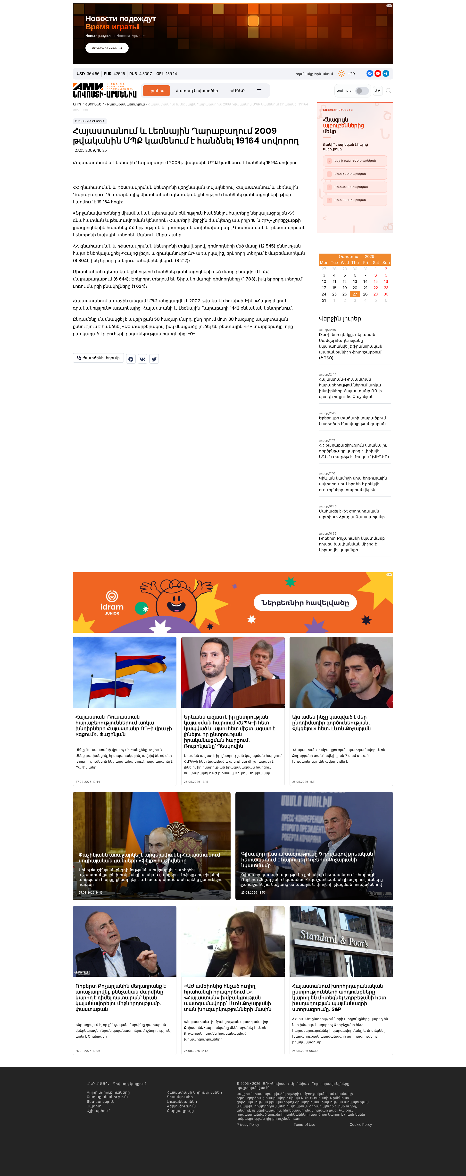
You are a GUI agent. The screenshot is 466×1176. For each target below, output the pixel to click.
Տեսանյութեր (180, 1097)
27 (355, 294)
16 (386, 281)
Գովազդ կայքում (129, 1083)
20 (355, 287)
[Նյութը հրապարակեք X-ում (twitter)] (154, 359)
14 (365, 281)
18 (334, 287)
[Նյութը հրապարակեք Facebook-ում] (130, 359)
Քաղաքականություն (90, 121)
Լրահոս (156, 90)
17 (324, 287)
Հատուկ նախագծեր (197, 90)
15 (376, 281)
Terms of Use (304, 1124)
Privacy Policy (248, 1124)
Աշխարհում (98, 1110)
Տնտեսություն (101, 1101)
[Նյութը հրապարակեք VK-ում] (142, 359)
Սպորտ (94, 1106)
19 (345, 287)
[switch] (362, 91)
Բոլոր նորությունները (108, 1092)
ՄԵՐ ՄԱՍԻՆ (98, 1083)
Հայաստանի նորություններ (194, 1092)
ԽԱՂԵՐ (237, 90)
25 (334, 294)
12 (345, 281)
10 (324, 281)
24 (324, 294)
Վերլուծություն (181, 1106)
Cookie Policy (361, 1124)
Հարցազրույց (180, 1110)
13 (355, 281)
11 (334, 281)
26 (344, 294)
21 (365, 287)
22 (376, 287)
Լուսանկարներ (182, 1101)
